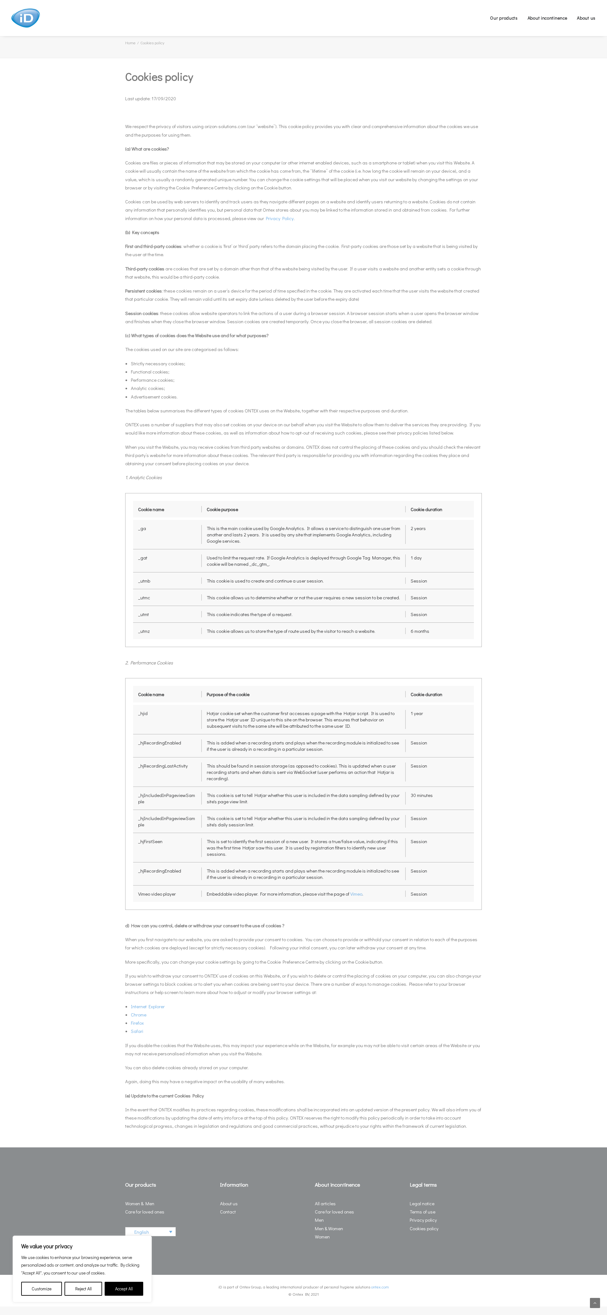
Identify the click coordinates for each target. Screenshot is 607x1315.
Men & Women (329, 1228)
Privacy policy (423, 1220)
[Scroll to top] (595, 1302)
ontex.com (380, 1286)
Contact (228, 1211)
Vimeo (356, 894)
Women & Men (139, 1203)
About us (586, 18)
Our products (504, 18)
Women (322, 1236)
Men (319, 1220)
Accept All (124, 1289)
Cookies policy (424, 1228)
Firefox (137, 1023)
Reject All (83, 1289)
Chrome (138, 1014)
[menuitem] (506, 18)
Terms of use (422, 1211)
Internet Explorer (148, 1006)
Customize (42, 1289)
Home (130, 42)
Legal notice (422, 1203)
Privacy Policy (280, 218)
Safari (137, 1031)
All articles (325, 1203)
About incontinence (547, 18)
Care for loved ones (144, 1211)
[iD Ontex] (25, 18)
